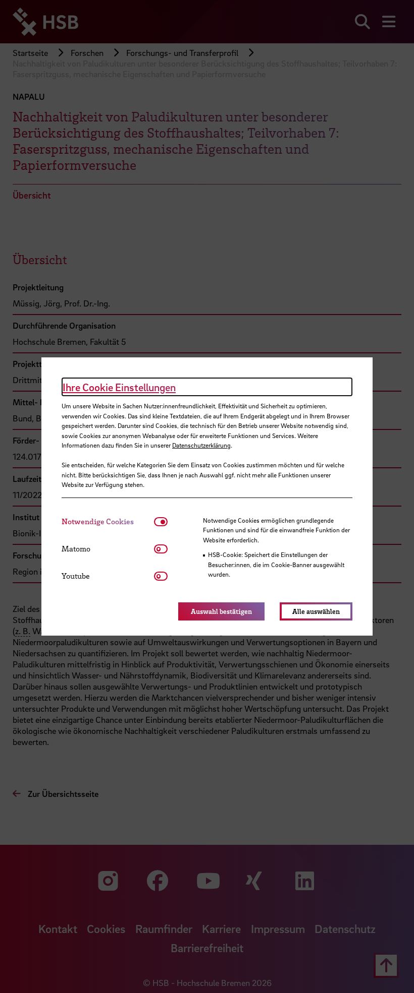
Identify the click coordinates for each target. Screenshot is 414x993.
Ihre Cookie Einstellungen (119, 387)
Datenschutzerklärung (201, 445)
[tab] (108, 521)
